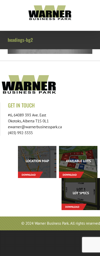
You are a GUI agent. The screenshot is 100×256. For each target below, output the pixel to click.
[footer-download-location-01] (37, 147)
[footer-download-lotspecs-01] (81, 180)
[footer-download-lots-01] (78, 147)
